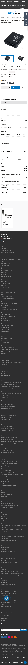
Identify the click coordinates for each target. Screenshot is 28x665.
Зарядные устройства (6, 369)
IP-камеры (3, 307)
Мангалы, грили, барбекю (7, 521)
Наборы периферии (5, 501)
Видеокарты (4, 580)
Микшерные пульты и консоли (8, 577)
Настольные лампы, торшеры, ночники (10, 366)
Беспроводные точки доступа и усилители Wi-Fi (12, 573)
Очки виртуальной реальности (8, 498)
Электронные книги (5, 481)
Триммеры (3, 549)
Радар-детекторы (5, 329)
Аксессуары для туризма (7, 426)
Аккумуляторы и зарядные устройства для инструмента (14, 536)
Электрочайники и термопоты (8, 439)
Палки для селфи (5, 345)
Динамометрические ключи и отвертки (10, 476)
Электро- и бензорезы (6, 543)
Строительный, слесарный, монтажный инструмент (13, 474)
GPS (10, 74)
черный (10, 76)
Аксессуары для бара (6, 402)
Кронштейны (4, 566)
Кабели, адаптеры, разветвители (8, 446)
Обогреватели (4, 560)
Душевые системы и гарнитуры (8, 558)
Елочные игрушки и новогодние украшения (11, 382)
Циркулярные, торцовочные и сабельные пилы (12, 520)
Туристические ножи (6, 342)
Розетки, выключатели (6, 296)
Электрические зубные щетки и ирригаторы (11, 399)
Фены (2, 483)
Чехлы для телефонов (6, 606)
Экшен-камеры (4, 281)
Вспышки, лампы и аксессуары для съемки (11, 589)
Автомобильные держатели (7, 325)
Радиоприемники (5, 538)
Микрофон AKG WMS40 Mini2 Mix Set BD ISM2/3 (7, 218)
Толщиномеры (4, 371)
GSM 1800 (15, 69)
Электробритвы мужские (7, 430)
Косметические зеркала (6, 450)
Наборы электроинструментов (8, 551)
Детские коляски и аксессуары (8, 323)
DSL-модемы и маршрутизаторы (8, 602)
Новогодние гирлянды (6, 276)
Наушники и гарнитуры (6, 338)
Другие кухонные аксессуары (8, 554)
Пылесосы (3, 373)
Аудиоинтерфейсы (5, 263)
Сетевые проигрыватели (6, 510)
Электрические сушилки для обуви (9, 562)
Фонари (3, 411)
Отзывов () (11, 64)
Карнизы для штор (5, 375)
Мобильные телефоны (6, 417)
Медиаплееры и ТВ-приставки (8, 316)
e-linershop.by (20, 662)
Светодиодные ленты (6, 465)
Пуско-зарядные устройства (7, 404)
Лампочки (3, 400)
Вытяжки (3, 311)
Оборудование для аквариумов (8, 584)
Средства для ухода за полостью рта (9, 472)
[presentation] (3, 41)
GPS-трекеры (4, 246)
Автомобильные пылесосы (7, 428)
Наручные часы (4, 305)
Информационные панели (7, 503)
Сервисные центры (5, 615)
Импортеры (9, 1)
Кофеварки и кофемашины (7, 347)
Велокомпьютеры (5, 265)
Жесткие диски (4, 569)
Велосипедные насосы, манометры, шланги (11, 386)
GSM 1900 (24, 69)
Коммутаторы (4, 604)
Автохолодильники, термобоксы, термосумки (11, 259)
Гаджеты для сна (5, 340)
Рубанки (3, 542)
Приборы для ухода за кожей (7, 452)
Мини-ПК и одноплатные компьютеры (10, 608)
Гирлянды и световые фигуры (8, 586)
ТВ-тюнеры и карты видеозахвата (9, 344)
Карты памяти (4, 353)
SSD (2, 435)
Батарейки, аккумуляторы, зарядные (9, 443)
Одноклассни (15, 637)
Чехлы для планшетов (6, 499)
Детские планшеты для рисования (9, 509)
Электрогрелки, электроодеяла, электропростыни (12, 575)
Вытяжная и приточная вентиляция (9, 309)
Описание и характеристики (10, 99)
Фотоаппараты (4, 514)
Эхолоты (3, 294)
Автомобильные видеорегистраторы (9, 256)
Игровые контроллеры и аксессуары (9, 571)
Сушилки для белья (5, 477)
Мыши (2, 421)
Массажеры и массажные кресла (8, 415)
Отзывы (3, 1)
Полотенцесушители (5, 320)
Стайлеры (3, 285)
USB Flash (3, 487)
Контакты (3, 620)
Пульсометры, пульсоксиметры (8, 301)
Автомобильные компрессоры (8, 406)
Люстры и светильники (6, 270)
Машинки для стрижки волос (8, 422)
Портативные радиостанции (7, 278)
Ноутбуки (3, 516)
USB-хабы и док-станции (6, 494)
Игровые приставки (5, 333)
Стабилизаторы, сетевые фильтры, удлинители (12, 391)
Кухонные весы (4, 448)
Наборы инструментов (6, 444)
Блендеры (3, 457)
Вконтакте (2, 637)
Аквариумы (3, 459)
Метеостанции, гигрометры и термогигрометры (12, 367)
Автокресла (3, 248)
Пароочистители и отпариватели (8, 424)
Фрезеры (3, 545)
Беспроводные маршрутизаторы (8, 485)
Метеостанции (4, 300)
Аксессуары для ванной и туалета (9, 384)
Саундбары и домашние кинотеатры (9, 505)
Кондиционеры (4, 395)
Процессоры (4, 582)
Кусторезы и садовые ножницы (8, 540)
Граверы (3, 556)
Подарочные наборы (6, 512)
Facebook (5, 637)
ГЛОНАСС (13, 74)
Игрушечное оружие (5, 578)
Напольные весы (5, 274)
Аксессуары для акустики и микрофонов (10, 588)
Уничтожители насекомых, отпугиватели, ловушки (12, 529)
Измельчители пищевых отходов (8, 591)
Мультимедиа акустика (6, 564)
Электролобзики (5, 547)
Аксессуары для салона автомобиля (9, 461)
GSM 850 (19, 69)
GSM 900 (10, 69)
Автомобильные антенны (7, 250)
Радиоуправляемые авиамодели (8, 432)
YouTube (12, 637)
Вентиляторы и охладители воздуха (9, 349)
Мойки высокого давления (7, 532)
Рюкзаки (3, 468)
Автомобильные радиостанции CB (9, 257)
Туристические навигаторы (7, 298)
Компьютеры (4, 289)
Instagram (8, 637)
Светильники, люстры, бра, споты (9, 303)
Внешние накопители (6, 419)
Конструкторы (4, 531)
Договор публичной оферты (7, 612)
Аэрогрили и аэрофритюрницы (8, 488)
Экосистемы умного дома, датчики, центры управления (14, 523)
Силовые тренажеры (6, 567)
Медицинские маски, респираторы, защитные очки (13, 356)
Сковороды (3, 433)
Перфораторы (4, 518)
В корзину (15, 87)
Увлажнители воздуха (6, 314)
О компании (4, 618)
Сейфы (2, 336)
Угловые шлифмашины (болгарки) (9, 479)
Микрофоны (4, 272)
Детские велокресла (5, 268)
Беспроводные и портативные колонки (10, 322)
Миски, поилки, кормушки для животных (10, 413)
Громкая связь (4, 267)
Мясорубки (3, 378)
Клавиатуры (4, 496)
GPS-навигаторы (5, 331)
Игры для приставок (5, 351)
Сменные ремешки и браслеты (8, 292)
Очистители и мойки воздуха (7, 355)
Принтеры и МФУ (5, 466)
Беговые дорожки (5, 327)
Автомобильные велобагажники (8, 254)
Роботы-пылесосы (5, 283)
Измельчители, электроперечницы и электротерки (12, 410)
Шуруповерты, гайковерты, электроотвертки (11, 393)
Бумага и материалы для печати (8, 534)
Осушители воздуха (5, 334)
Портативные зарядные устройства (9, 388)
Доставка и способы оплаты (7, 610)
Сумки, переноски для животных (8, 397)
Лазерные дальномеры (6, 408)
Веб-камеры (3, 380)
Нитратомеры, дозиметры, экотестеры (10, 454)
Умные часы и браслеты (6, 287)
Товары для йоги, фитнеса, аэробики (9, 463)
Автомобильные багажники (7, 252)
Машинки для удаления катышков (9, 437)
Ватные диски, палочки (6, 455)
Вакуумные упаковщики (6, 470)
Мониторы (3, 492)
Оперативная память (6, 490)
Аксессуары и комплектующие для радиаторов (12, 441)
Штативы (3, 290)
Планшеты (3, 312)
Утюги (2, 377)
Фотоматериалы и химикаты (7, 507)
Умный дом (3, 279)
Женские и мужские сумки (7, 553)
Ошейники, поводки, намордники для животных (12, 389)
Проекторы (3, 318)
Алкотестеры (4, 261)
